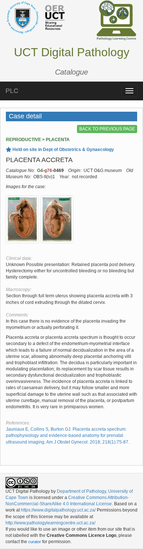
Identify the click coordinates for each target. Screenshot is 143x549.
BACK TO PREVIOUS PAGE (107, 129)
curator (34, 541)
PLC (12, 90)
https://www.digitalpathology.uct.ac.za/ (58, 510)
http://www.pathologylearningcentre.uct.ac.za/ (50, 522)
